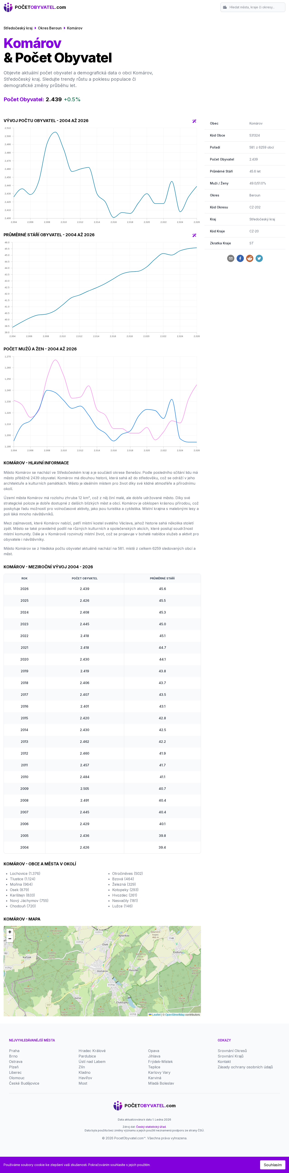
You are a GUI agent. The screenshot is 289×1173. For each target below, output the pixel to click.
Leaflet (156, 1014)
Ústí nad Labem (92, 1061)
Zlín (82, 1067)
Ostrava (15, 1061)
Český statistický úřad (151, 1126)
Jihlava (154, 1056)
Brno (13, 1056)
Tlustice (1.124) (22, 879)
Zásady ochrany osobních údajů (245, 1067)
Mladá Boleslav (161, 1083)
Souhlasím (273, 1165)
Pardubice (87, 1056)
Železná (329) (124, 884)
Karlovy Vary (159, 1072)
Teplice (154, 1067)
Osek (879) (19, 889)
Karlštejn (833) (22, 895)
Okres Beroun (50, 28)
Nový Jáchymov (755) (29, 900)
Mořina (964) (21, 884)
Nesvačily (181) (125, 900)
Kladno (85, 1072)
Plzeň (14, 1067)
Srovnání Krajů (230, 1056)
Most (83, 1083)
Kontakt (224, 1061)
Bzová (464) (123, 879)
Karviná (154, 1078)
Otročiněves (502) (127, 873)
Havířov (85, 1078)
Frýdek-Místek (160, 1061)
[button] (9, 932)
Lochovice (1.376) (25, 873)
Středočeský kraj (18, 28)
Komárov (74, 28)
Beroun (254, 195)
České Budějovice (24, 1083)
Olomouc (17, 1078)
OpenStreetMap (175, 1014)
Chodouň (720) (23, 906)
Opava (153, 1050)
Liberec (15, 1072)
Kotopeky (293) (125, 889)
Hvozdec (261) (124, 895)
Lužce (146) (122, 906)
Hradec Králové (92, 1050)
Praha (14, 1050)
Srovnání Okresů (232, 1050)
